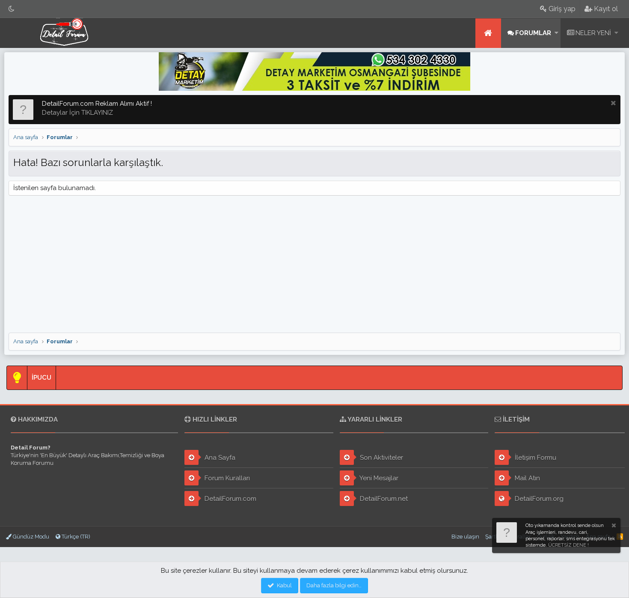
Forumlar (533, 33)
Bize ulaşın (465, 536)
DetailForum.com (229, 499)
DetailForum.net (383, 499)
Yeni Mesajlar (378, 478)
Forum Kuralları (226, 478)
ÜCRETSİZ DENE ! (568, 545)
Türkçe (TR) (75, 536)
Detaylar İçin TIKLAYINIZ (77, 112)
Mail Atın (526, 478)
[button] (556, 33)
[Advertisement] (314, 264)
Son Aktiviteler (380, 457)
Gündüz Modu (30, 536)
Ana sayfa (488, 33)
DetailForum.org (538, 499)
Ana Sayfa (219, 457)
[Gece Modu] (11, 9)
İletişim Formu (534, 457)
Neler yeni (593, 33)
